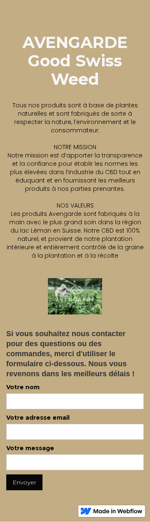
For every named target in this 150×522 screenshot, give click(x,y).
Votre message (30, 448)
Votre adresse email (38, 417)
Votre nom (23, 387)
